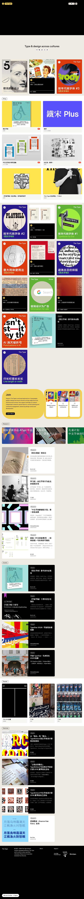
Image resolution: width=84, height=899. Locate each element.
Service (2, 15)
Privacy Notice (4, 24)
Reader (5, 681)
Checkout (2, 26)
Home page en (4, 13)
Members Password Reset (7, 8)
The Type (5, 849)
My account (3, 28)
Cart (1, 29)
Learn (1, 20)
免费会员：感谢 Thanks (6, 7)
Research (2, 16)
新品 (39, 128)
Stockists (3, 23)
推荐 (39, 162)
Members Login (4, 10)
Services (5, 728)
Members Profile (4, 12)
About (2, 31)
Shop (1, 21)
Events (2, 18)
